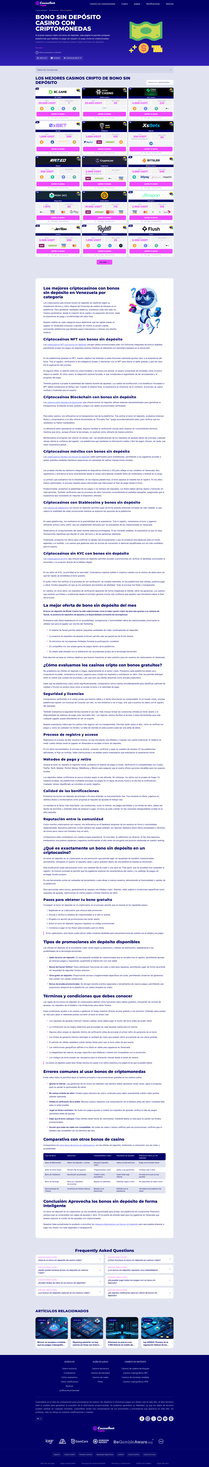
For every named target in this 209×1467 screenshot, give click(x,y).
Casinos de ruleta (100, 1377)
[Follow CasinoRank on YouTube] (159, 1418)
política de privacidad (69, 1390)
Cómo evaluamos (69, 1377)
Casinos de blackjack (100, 1373)
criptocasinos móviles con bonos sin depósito (68, 457)
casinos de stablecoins (58, 508)
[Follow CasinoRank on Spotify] (165, 1418)
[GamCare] (79, 1441)
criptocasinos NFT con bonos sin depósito (67, 344)
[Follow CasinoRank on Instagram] (147, 1418)
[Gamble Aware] (134, 1441)
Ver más (103, 262)
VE (38, 1418)
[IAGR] (50, 1441)
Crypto (124, 4)
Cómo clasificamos (69, 1381)
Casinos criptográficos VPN (135, 1381)
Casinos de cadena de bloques (135, 1368)
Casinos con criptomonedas (102, 4)
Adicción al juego (47, 1463)
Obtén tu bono (58, 114)
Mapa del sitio (163, 1463)
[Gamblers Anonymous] (62, 1441)
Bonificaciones (153, 4)
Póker (100, 1381)
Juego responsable (67, 1463)
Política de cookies (143, 1463)
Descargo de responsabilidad (93, 1463)
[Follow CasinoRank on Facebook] (141, 1418)
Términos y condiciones (120, 1463)
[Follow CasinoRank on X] (153, 1418)
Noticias (170, 4)
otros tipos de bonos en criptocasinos (77, 1145)
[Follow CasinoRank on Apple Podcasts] (171, 1418)
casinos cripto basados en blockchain (64, 402)
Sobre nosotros (69, 1368)
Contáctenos (69, 1373)
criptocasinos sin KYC (57, 559)
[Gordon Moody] (101, 1441)
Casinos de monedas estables (135, 1377)
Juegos (137, 4)
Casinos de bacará (100, 1368)
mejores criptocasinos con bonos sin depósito (116, 1224)
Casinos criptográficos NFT (135, 1373)
